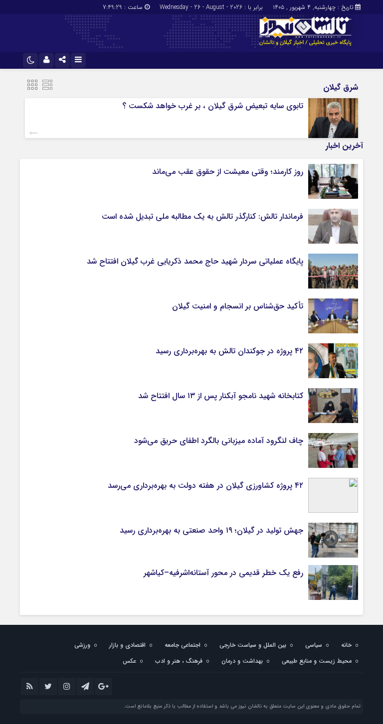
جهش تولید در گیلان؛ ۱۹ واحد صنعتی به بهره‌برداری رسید (211, 530)
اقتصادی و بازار (127, 645)
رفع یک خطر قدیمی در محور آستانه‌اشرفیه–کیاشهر (223, 573)
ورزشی (82, 645)
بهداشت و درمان (242, 661)
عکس (129, 661)
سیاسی (313, 645)
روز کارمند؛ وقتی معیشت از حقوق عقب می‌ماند (227, 171)
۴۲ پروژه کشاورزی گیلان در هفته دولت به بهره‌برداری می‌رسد (205, 485)
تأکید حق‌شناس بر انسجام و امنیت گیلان (237, 306)
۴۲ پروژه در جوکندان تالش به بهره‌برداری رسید (229, 351)
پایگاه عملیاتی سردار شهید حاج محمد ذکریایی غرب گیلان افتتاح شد (195, 261)
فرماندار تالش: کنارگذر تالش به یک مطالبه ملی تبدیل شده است (202, 216)
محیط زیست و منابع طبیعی (317, 661)
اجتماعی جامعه (182, 645)
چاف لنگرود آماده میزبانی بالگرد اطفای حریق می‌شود (218, 440)
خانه (346, 645)
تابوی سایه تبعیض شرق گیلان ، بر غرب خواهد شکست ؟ (211, 106)
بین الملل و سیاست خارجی (252, 645)
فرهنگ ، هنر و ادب (178, 661)
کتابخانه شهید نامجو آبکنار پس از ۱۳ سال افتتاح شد (220, 396)
